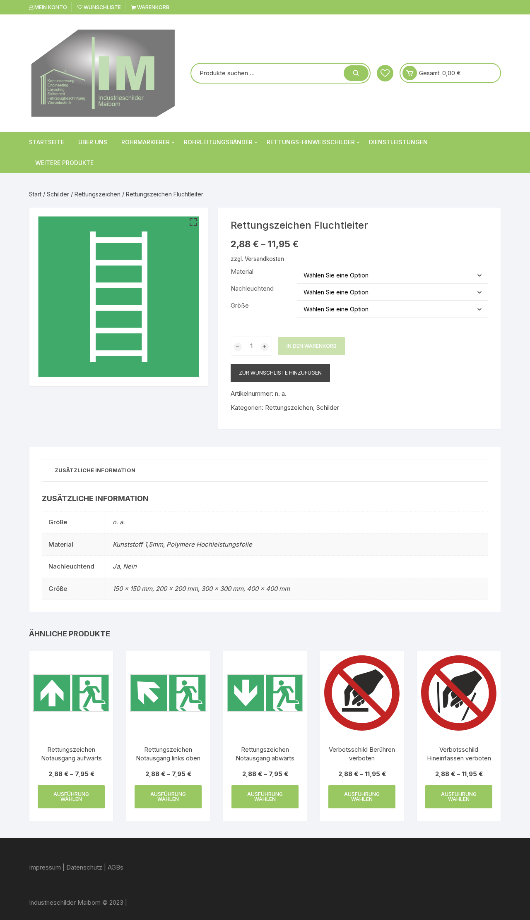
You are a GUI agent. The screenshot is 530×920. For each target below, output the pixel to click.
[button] (193, 222)
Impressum (45, 867)
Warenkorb (152, 7)
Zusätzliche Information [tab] (95, 470)
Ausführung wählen (71, 796)
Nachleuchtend (252, 288)
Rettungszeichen (97, 194)
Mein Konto (50, 7)
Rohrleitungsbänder (218, 142)
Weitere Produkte (64, 162)
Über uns (92, 142)
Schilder (58, 194)
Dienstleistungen (398, 142)
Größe (240, 305)
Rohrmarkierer (145, 142)
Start (35, 194)
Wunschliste (101, 7)
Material (242, 271)
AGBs (115, 867)
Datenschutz (84, 867)
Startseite (46, 142)
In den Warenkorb (312, 346)
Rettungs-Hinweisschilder (311, 142)
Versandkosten (264, 259)
